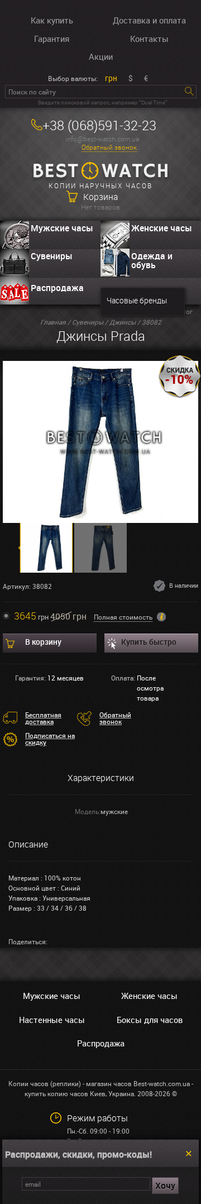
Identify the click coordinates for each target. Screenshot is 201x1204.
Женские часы (161, 228)
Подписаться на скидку (50, 738)
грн (111, 78)
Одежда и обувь (152, 260)
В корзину (43, 641)
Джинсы (122, 321)
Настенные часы (52, 1019)
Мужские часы (62, 228)
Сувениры (52, 256)
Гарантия (51, 38)
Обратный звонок (109, 147)
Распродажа (57, 288)
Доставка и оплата (149, 20)
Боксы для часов (150, 1019)
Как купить (52, 20)
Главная (53, 321)
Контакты (149, 38)
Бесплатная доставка (43, 718)
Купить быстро (148, 641)
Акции (101, 56)
